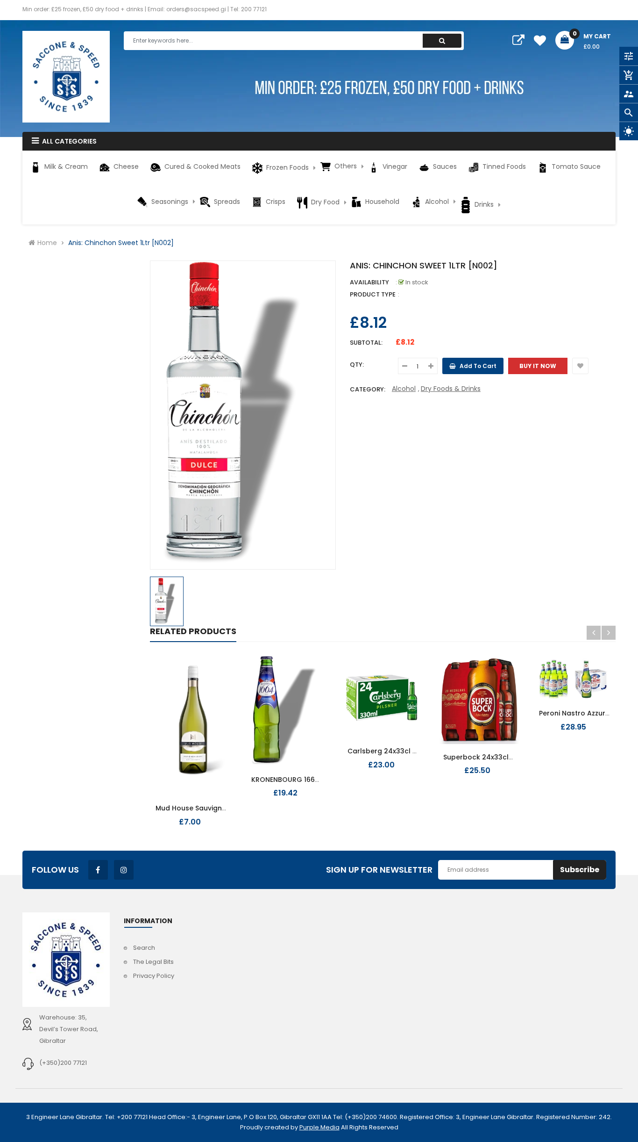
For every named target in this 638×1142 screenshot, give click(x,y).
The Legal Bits (153, 961)
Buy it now (537, 366)
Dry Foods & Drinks (451, 388)
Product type (373, 294)
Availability (369, 282)
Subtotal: (366, 342)
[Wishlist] (580, 366)
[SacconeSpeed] (66, 959)
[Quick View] (206, 803)
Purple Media (319, 1127)
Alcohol (404, 388)
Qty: (357, 364)
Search (144, 947)
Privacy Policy (153, 975)
